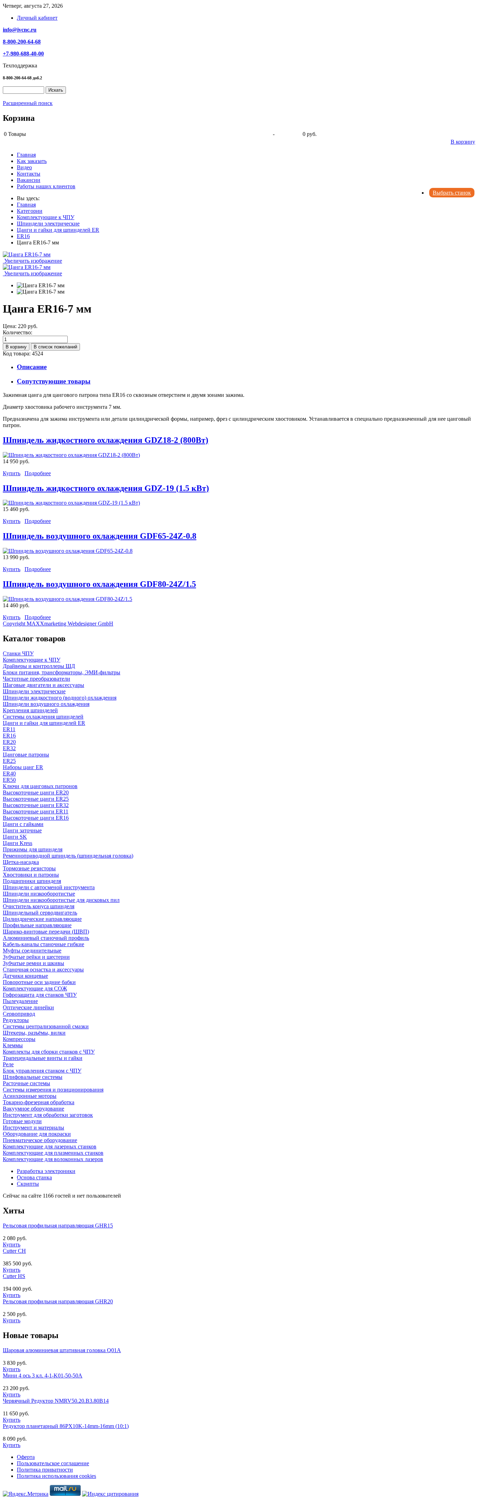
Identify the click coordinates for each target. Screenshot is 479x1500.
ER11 (9, 729)
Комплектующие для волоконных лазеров (53, 1159)
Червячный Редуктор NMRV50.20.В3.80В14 (56, 1401)
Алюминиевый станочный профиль (46, 938)
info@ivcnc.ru (19, 30)
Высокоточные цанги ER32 (36, 805)
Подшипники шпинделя (32, 881)
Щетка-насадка (21, 862)
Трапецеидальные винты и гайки (42, 1058)
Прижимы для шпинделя (32, 849)
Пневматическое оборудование (40, 1140)
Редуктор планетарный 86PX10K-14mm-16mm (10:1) (66, 1426)
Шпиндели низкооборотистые (39, 894)
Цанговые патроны (26, 755)
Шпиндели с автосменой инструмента (49, 887)
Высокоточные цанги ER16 (36, 818)
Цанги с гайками (23, 824)
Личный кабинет (37, 18)
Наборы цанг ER (23, 767)
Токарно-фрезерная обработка (38, 1102)
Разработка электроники (46, 1171)
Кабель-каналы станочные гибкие (43, 944)
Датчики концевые (25, 976)
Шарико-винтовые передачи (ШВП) (46, 932)
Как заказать (32, 161)
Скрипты (28, 1184)
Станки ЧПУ (18, 653)
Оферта (26, 1457)
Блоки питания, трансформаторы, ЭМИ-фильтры (61, 672)
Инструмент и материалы (33, 1128)
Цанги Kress (17, 843)
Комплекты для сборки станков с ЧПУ (49, 1052)
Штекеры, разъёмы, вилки (34, 1033)
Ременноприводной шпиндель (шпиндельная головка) (68, 856)
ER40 (9, 774)
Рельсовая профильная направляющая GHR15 (58, 1226)
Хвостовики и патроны (31, 875)
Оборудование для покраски (37, 1134)
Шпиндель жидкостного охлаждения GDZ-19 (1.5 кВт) (106, 488)
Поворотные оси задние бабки (39, 982)
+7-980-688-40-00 (23, 54)
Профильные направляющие (37, 925)
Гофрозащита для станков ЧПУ (40, 995)
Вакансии (28, 180)
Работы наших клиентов (46, 186)
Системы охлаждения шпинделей (43, 717)
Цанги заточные (22, 830)
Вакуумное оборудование (33, 1109)
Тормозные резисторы (29, 868)
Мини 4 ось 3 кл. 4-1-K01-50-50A (42, 1375)
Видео (24, 167)
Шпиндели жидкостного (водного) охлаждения (59, 698)
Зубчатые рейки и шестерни (36, 957)
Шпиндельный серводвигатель (40, 913)
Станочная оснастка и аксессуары (43, 969)
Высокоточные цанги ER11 (35, 811)
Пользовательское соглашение (53, 1463)
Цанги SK (15, 837)
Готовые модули (22, 1121)
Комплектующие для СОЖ (35, 988)
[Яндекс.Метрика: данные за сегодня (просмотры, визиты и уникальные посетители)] (25, 1494)
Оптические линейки (28, 1007)
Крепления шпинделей (30, 710)
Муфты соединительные (32, 951)
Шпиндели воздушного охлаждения (46, 704)
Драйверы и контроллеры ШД (39, 666)
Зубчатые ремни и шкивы (33, 963)
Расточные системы (26, 1083)
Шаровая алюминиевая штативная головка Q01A (62, 1350)
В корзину (463, 142)
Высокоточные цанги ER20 (36, 792)
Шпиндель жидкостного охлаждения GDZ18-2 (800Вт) (105, 440)
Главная (26, 155)
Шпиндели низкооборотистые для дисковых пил (61, 900)
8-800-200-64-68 (22, 42)
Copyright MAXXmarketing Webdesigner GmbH (58, 624)
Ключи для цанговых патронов (40, 786)
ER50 (9, 780)
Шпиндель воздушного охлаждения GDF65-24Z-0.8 (99, 536)
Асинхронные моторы (29, 1096)
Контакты (28, 174)
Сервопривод (19, 1014)
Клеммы (13, 1045)
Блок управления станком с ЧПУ (42, 1071)
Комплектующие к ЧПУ (31, 660)
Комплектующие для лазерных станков (49, 1146)
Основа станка (34, 1177)
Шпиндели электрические (34, 691)
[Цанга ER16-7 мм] (41, 285)
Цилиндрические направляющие (42, 919)
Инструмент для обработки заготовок (48, 1115)
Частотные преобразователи (36, 679)
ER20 (9, 742)
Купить (11, 473)
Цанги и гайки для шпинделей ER (44, 723)
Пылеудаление (20, 1001)
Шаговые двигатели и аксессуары (43, 685)
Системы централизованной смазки (46, 1026)
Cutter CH (14, 1251)
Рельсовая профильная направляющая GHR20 (58, 1301)
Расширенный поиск (28, 103)
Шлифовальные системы (32, 1077)
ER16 (9, 736)
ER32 (9, 748)
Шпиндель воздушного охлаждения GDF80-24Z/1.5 (99, 584)
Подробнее (38, 473)
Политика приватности (45, 1470)
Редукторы (16, 1020)
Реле (8, 1064)
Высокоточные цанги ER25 (36, 799)
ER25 (9, 761)
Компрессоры (19, 1039)
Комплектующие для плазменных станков (53, 1153)
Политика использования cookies (56, 1476)
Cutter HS (14, 1276)
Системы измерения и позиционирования (53, 1090)
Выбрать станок (452, 193)
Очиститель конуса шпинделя (38, 906)
